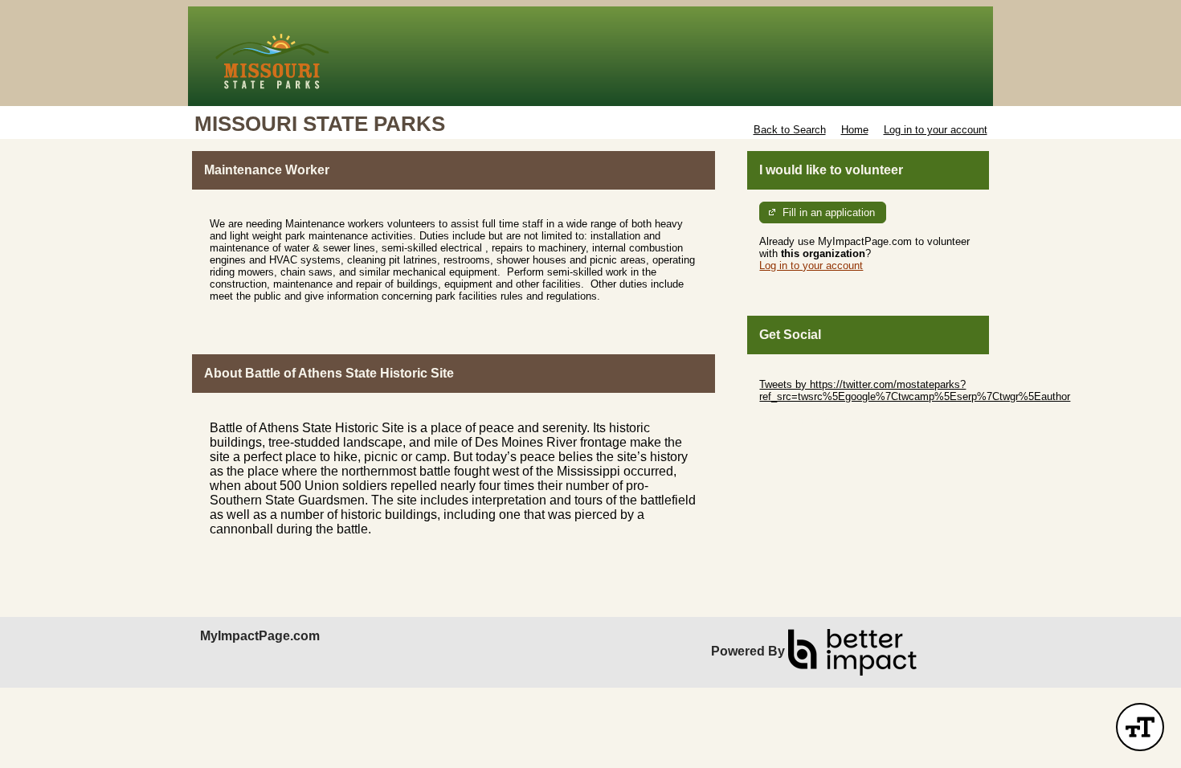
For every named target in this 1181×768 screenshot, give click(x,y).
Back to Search (790, 130)
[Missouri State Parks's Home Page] (590, 56)
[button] (1140, 727)
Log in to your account (935, 130)
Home (854, 130)
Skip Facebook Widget (811, 421)
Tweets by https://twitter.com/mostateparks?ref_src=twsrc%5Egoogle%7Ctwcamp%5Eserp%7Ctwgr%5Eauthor (914, 390)
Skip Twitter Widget (804, 372)
